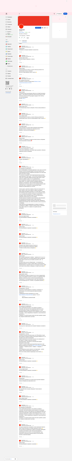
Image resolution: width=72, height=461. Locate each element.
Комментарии (24, 40)
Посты (20, 40)
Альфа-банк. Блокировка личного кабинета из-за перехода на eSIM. (26, 376)
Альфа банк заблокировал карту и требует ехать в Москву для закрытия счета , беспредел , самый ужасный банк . (26, 396)
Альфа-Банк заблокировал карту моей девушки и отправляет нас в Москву (26, 425)
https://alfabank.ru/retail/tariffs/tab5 (26, 294)
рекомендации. (8, 92)
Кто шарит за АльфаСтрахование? (26, 90)
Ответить (20, 62)
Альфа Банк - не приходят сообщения (26, 124)
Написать (60, 13)
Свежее (20, 43)
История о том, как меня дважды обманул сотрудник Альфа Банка (26, 332)
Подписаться (38, 27)
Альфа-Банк (23, 55)
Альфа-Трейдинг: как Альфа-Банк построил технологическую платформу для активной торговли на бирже (26, 78)
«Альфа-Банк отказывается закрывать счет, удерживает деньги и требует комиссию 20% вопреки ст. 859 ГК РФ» (26, 56)
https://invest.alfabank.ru (37, 345)
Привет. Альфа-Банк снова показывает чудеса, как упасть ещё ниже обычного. (26, 254)
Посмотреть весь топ (56, 213)
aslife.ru (23, 98)
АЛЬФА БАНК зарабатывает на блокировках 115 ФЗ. (26, 114)
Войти (65, 13)
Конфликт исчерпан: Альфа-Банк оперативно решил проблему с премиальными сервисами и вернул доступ (26, 136)
